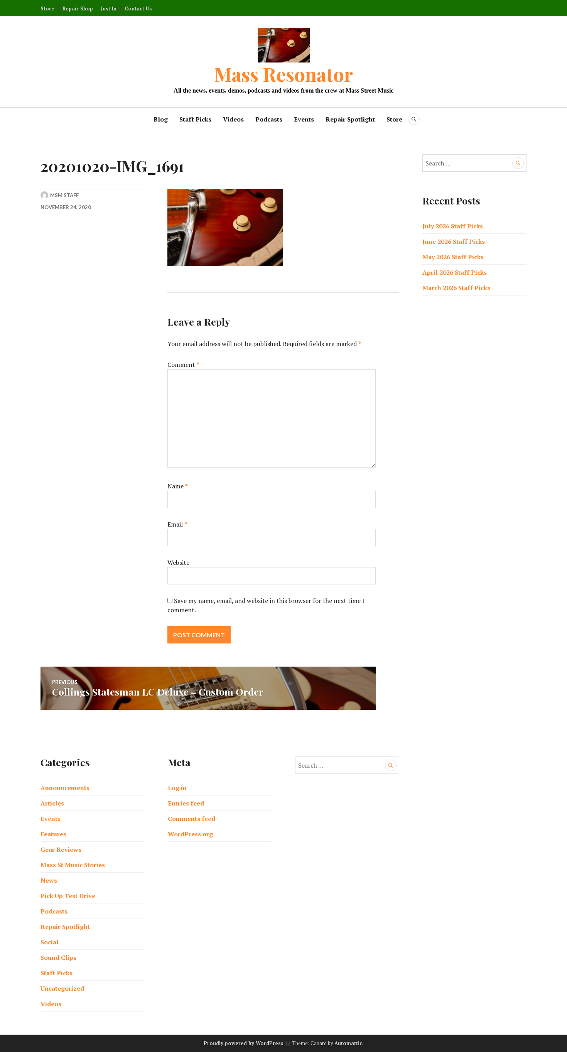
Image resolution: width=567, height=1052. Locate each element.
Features (53, 834)
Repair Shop (77, 8)
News (48, 880)
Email (177, 524)
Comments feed (191, 818)
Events (304, 119)
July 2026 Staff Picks (452, 226)
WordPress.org (190, 834)
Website (178, 562)
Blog (161, 119)
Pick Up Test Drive (67, 896)
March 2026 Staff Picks (456, 288)
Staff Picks (195, 119)
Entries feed (186, 803)
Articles (52, 803)
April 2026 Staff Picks (454, 272)
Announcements (64, 788)
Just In (108, 8)
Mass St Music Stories (72, 865)
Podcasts (268, 119)
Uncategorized (62, 988)
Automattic (348, 1043)
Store (47, 8)
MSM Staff (64, 195)
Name (177, 486)
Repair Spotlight (350, 119)
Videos (233, 119)
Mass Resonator (283, 73)
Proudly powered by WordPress (244, 1043)
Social (49, 942)
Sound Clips (58, 957)
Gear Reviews (60, 849)
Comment (183, 364)
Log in (177, 788)
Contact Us (138, 8)
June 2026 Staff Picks (453, 241)
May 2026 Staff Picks (453, 257)
